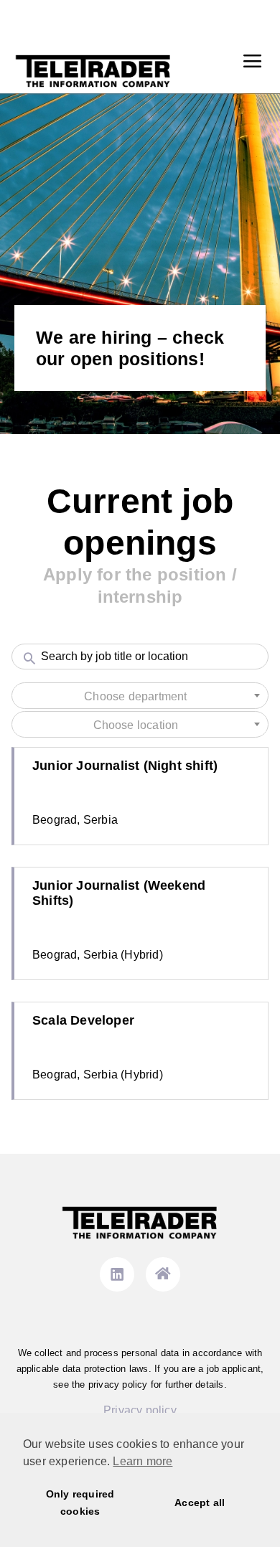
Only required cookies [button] (80, 1502)
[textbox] (140, 697)
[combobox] (140, 695)
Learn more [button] (142, 1461)
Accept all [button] (199, 1502)
